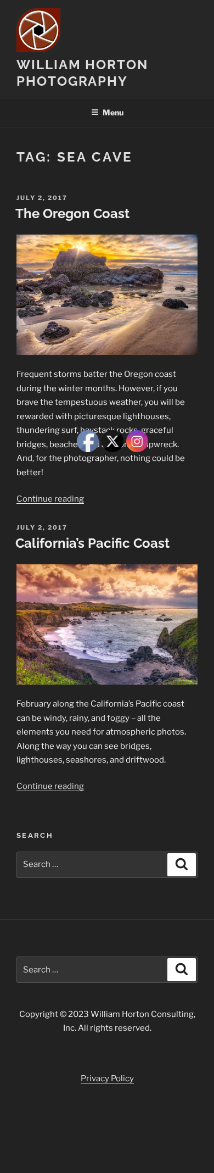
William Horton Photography (82, 73)
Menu (113, 112)
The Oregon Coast (72, 213)
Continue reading (50, 499)
